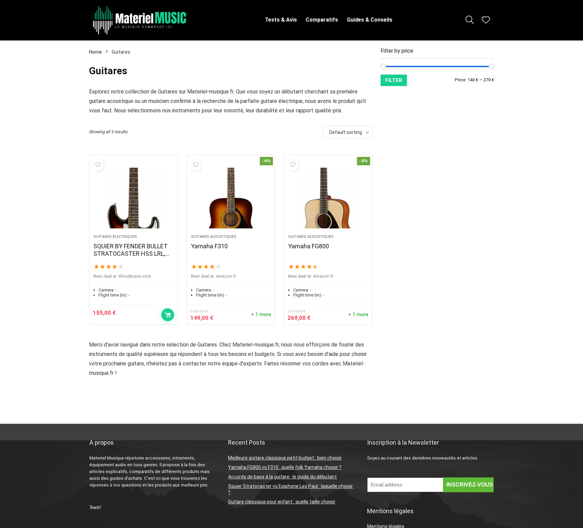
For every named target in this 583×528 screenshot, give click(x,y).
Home (95, 52)
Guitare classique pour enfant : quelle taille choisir (281, 501)
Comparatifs (322, 20)
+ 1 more (261, 314)
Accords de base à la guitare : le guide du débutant (282, 476)
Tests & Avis (281, 20)
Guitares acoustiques (214, 236)
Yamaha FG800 (308, 246)
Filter (393, 80)
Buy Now (167, 314)
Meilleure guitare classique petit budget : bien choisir (285, 458)
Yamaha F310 (209, 246)
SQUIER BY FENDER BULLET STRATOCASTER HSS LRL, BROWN (130, 254)
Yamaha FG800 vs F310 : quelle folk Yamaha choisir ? (284, 467)
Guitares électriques (115, 236)
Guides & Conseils (369, 20)
